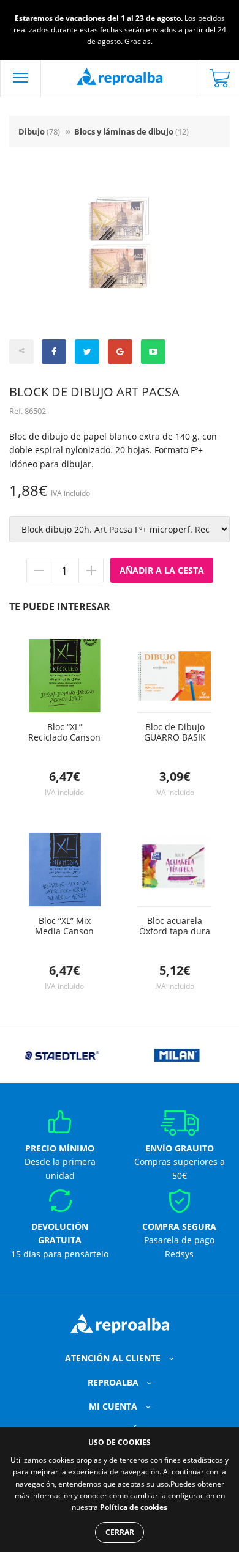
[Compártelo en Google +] (120, 351)
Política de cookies (133, 1507)
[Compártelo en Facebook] (54, 351)
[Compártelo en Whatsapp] (153, 351)
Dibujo (39, 131)
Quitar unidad (39, 570)
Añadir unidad (90, 570)
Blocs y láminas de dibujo (131, 131)
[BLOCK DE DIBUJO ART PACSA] (119, 242)
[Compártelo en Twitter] (87, 351)
